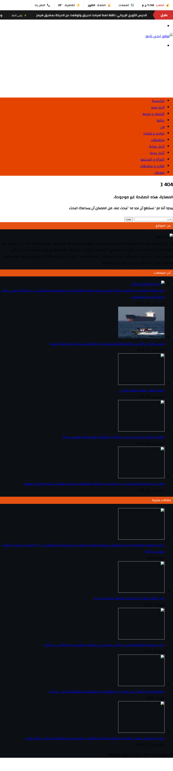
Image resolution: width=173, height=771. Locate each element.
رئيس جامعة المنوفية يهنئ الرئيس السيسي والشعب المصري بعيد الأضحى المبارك (104, 645)
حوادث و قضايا (154, 133)
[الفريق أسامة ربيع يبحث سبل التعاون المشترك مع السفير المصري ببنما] (141, 430)
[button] (86, 84)
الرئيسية (158, 101)
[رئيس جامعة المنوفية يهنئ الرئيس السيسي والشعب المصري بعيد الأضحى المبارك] (141, 638)
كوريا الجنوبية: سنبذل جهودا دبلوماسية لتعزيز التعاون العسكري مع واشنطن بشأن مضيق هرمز (95, 738)
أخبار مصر (158, 107)
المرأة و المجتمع (152, 159)
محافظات (158, 140)
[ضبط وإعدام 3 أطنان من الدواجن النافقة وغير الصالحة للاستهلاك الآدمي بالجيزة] (141, 685)
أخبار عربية (157, 153)
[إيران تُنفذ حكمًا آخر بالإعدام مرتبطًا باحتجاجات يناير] (141, 591)
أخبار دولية (157, 146)
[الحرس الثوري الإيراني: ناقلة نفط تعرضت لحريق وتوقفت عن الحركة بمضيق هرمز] (141, 337)
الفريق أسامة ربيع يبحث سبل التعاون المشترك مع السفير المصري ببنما (113, 437)
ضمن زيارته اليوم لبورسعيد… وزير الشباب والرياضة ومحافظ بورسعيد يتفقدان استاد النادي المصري (94, 484)
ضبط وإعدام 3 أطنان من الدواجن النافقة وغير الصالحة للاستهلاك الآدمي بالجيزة (107, 691)
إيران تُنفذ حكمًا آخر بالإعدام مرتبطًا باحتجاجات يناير (129, 598)
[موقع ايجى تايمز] (159, 36)
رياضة (161, 120)
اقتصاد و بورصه (153, 114)
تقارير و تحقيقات (152, 166)
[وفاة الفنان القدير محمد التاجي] (141, 383)
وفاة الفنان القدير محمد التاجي (142, 390)
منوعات (159, 172)
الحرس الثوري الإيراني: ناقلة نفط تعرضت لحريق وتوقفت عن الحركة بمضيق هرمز (105, 15)
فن (162, 127)
